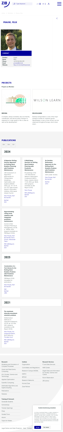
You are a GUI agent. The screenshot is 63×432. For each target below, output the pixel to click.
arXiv (46, 183)
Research (4, 362)
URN (5, 293)
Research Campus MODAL (30, 371)
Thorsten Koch (8, 337)
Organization (26, 364)
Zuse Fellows (26, 386)
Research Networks (28, 380)
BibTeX (6, 200)
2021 (13, 144)
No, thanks (46, 427)
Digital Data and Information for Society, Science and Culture (51, 372)
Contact (29, 428)
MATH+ (24, 374)
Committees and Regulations (31, 367)
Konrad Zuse (26, 383)
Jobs (24, 428)
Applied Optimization (8, 379)
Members (10, 13)
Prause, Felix (19, 13)
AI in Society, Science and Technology (58, 45)
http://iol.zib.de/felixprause (22, 65)
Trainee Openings (7, 408)
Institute (24, 362)
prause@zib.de (18, 63)
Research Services (48, 362)
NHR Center (46, 367)
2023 (8, 144)
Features (4, 394)
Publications (5, 391)
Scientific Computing (8, 382)
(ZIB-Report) (30, 193)
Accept (37, 427)
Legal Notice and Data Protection (12, 428)
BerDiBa (16, 107)
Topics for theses (7, 420)
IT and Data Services (49, 364)
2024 (4, 144)
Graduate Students (7, 401)
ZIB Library (46, 381)
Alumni (4, 417)
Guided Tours (6, 414)
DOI (5, 202)
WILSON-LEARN (46, 107)
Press (3, 411)
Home (3, 13)
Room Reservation (48, 377)
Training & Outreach (8, 399)
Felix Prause (7, 196)
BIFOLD (24, 377)
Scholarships (5, 405)
